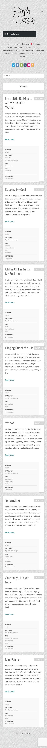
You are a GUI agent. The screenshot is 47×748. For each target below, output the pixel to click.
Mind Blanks (12, 659)
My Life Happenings (11, 160)
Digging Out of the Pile (19, 348)
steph (7, 152)
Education (8, 158)
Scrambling (12, 500)
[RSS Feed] (32, 65)
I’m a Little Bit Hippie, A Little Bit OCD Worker (18, 103)
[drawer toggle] (42, 11)
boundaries (8, 479)
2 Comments (9, 178)
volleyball (8, 561)
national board (9, 248)
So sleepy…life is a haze (17, 579)
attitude (7, 245)
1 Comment (9, 489)
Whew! (9, 423)
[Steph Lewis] (23, 15)
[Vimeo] (21, 65)
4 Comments (9, 412)
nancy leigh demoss (11, 638)
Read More (9, 139)
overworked (9, 404)
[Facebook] (17, 65)
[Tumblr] (25, 65)
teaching (8, 252)
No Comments (9, 567)
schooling (8, 170)
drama (7, 326)
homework (8, 166)
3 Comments (9, 258)
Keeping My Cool (15, 189)
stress (7, 173)
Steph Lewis (25, 733)
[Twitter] (13, 65)
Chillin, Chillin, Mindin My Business (18, 271)
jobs (6, 168)
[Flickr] (28, 65)
